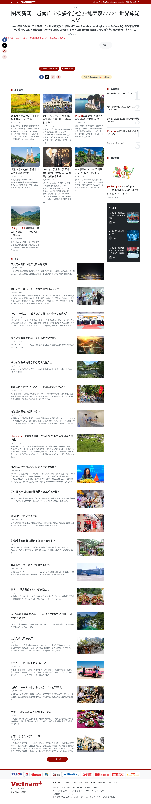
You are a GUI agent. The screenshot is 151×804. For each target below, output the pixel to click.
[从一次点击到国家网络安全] (133, 235)
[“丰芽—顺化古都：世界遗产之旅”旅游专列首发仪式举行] (90, 320)
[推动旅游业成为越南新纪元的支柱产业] (90, 369)
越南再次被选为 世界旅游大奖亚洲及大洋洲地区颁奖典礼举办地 (57, 119)
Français (113, 2)
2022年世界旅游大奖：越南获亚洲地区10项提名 (25, 117)
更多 (16, 259)
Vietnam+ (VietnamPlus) (28, 2)
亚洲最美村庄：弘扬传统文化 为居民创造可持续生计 (42, 438)
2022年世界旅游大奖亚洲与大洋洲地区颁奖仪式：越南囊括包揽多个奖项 (57, 173)
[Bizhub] (56, 774)
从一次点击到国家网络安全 (117, 232)
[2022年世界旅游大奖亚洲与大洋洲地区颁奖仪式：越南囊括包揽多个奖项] (57, 157)
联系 (115, 782)
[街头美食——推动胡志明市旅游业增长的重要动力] (90, 694)
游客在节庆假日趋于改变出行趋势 (29, 663)
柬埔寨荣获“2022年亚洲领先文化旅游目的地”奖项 (88, 171)
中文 (127, 2)
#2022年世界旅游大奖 (49, 69)
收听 (114, 222)
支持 (80, 782)
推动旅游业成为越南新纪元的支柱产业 (31, 362)
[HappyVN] (133, 774)
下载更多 (57, 759)
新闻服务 (101, 782)
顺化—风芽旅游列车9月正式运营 (120, 93)
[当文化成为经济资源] (90, 645)
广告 (109, 782)
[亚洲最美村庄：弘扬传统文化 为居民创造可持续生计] (90, 443)
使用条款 (66, 782)
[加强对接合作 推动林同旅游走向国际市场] (90, 547)
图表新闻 (115, 158)
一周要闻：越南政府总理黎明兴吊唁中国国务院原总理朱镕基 (117, 250)
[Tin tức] (36, 774)
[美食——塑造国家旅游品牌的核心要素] (90, 719)
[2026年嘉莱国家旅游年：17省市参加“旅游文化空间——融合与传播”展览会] (90, 621)
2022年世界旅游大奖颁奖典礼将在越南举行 (89, 117)
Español (121, 2)
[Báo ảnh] (118, 774)
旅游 (75, 7)
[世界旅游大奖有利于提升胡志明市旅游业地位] (25, 157)
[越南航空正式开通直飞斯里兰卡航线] (90, 572)
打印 (4, 51)
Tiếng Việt (97, 2)
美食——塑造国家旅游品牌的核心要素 (31, 712)
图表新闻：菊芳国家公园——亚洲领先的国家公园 (25, 232)
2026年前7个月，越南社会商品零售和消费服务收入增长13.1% (123, 190)
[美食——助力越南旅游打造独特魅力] (90, 596)
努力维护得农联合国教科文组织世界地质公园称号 (123, 120)
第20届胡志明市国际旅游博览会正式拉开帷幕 (35, 491)
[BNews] (46, 774)
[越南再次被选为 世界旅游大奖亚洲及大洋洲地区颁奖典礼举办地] (57, 103)
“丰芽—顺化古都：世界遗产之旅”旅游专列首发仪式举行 (41, 313)
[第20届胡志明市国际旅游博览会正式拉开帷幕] (90, 499)
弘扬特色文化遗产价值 (116, 143)
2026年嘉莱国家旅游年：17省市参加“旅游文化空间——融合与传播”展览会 (43, 616)
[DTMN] (102, 774)
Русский (133, 2)
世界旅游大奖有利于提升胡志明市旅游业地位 (25, 171)
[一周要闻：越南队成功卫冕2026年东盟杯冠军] (133, 217)
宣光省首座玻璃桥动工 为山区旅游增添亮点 (34, 338)
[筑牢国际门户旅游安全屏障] (90, 743)
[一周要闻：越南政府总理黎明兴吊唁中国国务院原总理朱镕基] (133, 252)
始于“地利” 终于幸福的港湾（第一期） (122, 132)
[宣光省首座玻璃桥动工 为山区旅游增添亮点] (90, 345)
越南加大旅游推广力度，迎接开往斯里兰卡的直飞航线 (123, 108)
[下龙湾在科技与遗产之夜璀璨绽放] (90, 271)
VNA (93, 782)
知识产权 (56, 782)
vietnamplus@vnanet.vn (71, 794)
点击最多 (115, 88)
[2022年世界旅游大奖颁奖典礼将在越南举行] (89, 103)
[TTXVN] (17, 774)
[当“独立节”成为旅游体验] (90, 523)
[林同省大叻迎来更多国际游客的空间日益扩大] (90, 296)
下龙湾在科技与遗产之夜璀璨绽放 (29, 264)
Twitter (4, 45)
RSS (74, 782)
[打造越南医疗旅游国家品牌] (90, 418)
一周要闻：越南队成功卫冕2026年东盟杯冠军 (117, 215)
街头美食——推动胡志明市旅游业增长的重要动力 (37, 687)
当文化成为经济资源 (22, 638)
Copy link (4, 57)
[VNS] (71, 774)
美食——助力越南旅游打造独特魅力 (30, 589)
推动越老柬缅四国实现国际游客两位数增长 (34, 467)
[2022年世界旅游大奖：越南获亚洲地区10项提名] (25, 103)
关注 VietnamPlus (91, 77)
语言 (86, 782)
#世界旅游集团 (68, 69)
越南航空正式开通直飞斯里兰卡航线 (30, 565)
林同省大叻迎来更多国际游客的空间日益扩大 (35, 288)
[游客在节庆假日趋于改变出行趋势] (90, 670)
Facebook (4, 39)
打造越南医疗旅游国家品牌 (25, 411)
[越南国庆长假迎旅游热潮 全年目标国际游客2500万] (90, 394)
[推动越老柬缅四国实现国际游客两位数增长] (90, 474)
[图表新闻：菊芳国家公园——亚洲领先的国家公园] (25, 216)
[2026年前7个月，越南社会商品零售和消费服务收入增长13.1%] (123, 172)
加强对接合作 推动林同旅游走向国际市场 (33, 540)
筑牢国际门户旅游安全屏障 (25, 736)
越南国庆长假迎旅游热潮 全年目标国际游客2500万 (38, 387)
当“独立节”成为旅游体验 (24, 516)
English (106, 2)
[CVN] (87, 774)
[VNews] (27, 774)
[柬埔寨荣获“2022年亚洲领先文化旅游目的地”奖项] (89, 157)
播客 (114, 207)
